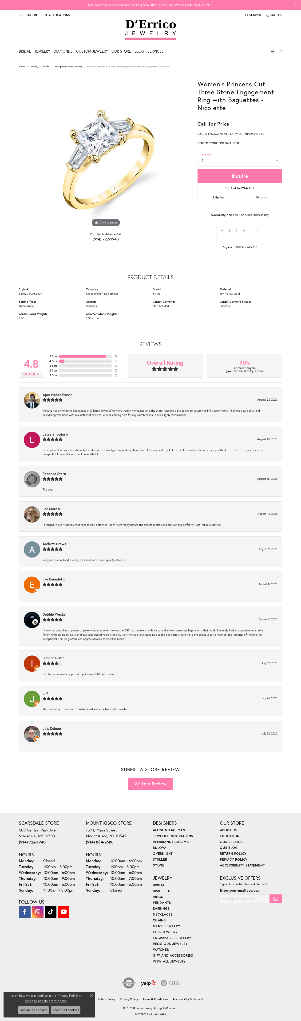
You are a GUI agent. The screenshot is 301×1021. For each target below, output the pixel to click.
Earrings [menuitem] (161, 908)
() (115, 356)
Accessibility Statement (242, 865)
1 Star (53, 375)
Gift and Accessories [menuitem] (173, 955)
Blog (139, 51)
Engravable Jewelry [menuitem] (172, 938)
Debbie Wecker (55, 614)
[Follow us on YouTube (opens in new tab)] (63, 912)
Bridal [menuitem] (159, 885)
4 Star (53, 361)
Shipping (219, 197)
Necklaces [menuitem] (163, 914)
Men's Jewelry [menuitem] (166, 926)
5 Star (53, 356)
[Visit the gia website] (170, 983)
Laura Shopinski (55, 434)
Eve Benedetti (54, 579)
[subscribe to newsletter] (275, 898)
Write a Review (150, 783)
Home (22, 66)
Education (230, 836)
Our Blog (229, 847)
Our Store (121, 51)
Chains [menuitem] (159, 920)
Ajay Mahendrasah (58, 394)
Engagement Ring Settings (68, 66)
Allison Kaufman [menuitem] (169, 830)
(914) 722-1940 (106, 238)
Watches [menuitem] (161, 949)
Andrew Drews (54, 543)
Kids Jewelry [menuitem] (165, 932)
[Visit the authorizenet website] (129, 983)
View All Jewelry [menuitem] (169, 961)
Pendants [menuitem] (162, 902)
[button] (28, 15)
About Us (228, 830)
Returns (261, 197)
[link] (56, 15)
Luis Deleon (52, 728)
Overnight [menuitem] (163, 853)
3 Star (53, 365)
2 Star (53, 370)
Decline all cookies (33, 1010)
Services (155, 51)
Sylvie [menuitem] (158, 865)
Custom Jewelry (92, 51)
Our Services (232, 841)
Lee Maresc (52, 509)
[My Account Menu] (272, 52)
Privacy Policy (234, 859)
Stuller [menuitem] (160, 859)
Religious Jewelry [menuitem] (170, 943)
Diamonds (63, 51)
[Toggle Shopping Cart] (280, 52)
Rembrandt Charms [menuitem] (171, 841)
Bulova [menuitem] (159, 847)
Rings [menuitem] (158, 896)
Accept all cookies (65, 1010)
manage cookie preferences (46, 1001)
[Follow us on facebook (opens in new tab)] (25, 912)
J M (45, 693)
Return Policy (233, 853)
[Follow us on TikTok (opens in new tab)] (50, 912)
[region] (105, 157)
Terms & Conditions (155, 999)
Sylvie (156, 293)
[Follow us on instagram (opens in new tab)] (38, 912)
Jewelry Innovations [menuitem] (173, 836)
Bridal (25, 51)
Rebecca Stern (54, 473)
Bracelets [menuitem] (162, 891)
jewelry (34, 66)
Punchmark (158, 1014)
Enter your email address (239, 890)
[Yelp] (148, 983)
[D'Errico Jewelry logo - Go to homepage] (150, 30)
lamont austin (53, 658)
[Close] (295, 5)
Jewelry (42, 51)
